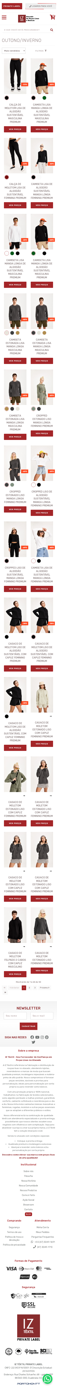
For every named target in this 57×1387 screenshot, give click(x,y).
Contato (28, 1209)
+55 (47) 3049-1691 (44, 1242)
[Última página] (5, 992)
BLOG (28, 1214)
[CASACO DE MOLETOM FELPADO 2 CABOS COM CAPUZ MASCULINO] (15, 925)
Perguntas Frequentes (42, 1237)
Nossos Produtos (28, 1190)
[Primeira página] (4, 987)
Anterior (15, 988)
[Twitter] (33, 1042)
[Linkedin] (46, 1037)
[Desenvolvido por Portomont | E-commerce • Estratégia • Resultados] (28, 1384)
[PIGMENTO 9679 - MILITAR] (33, 409)
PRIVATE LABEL (12, 6)
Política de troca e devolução (14, 1238)
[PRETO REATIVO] (7, 98)
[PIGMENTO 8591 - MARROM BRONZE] (17, 333)
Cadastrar (28, 1026)
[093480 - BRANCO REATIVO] (39, 98)
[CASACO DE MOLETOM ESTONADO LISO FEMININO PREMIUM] (42, 925)
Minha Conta (43, 1227)
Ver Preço (15, 129)
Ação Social (28, 1200)
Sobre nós (28, 1171)
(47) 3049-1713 (45, 1247)
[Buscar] (51, 30)
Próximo (44, 988)
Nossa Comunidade (28, 1185)
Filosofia (28, 1176)
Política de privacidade (14, 1245)
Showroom (28, 1204)
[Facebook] (32, 1037)
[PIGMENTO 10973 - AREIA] (7, 333)
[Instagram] (42, 1037)
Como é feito (28, 1195)
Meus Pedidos (42, 1232)
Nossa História (28, 1181)
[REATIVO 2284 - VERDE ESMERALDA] (44, 98)
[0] (51, 18)
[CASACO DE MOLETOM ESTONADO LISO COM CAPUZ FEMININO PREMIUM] (42, 695)
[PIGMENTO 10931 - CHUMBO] (12, 333)
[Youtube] (37, 1037)
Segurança (14, 1227)
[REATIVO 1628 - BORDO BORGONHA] (7, 177)
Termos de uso (14, 1232)
